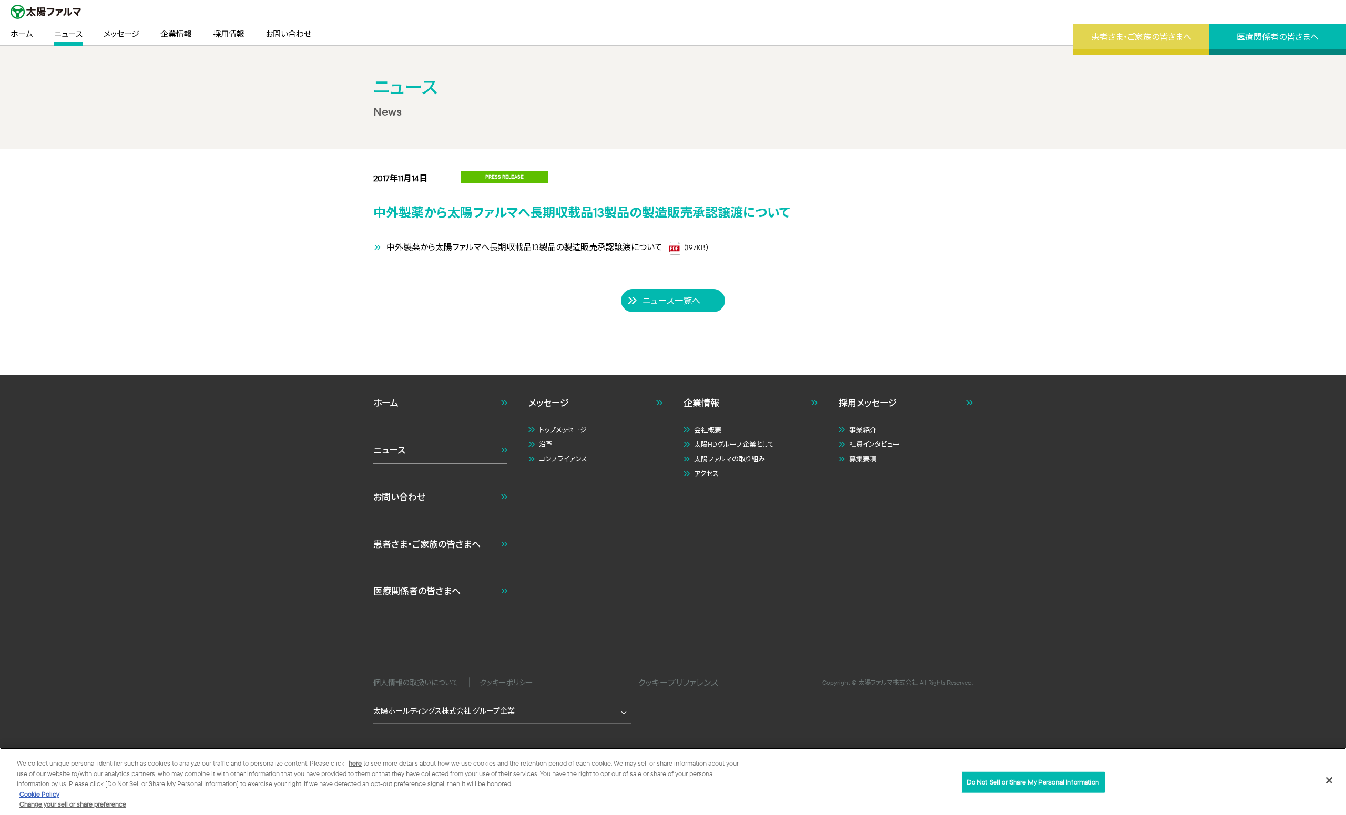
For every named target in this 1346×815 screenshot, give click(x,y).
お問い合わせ (399, 496)
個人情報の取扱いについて (415, 682)
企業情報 (701, 402)
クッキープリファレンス (678, 682)
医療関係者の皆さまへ (417, 590)
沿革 (546, 444)
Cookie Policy (39, 794)
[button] (673, 744)
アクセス (706, 473)
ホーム (386, 402)
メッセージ (548, 402)
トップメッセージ (563, 430)
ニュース (389, 450)
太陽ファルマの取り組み (729, 459)
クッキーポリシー (506, 682)
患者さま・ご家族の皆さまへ (427, 544)
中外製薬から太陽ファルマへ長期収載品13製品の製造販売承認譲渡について (524, 247)
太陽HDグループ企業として (734, 444)
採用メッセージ (868, 402)
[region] (673, 781)
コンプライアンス (563, 459)
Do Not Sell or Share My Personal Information (1033, 782)
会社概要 (707, 430)
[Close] (1329, 780)
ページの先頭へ (984, 346)
